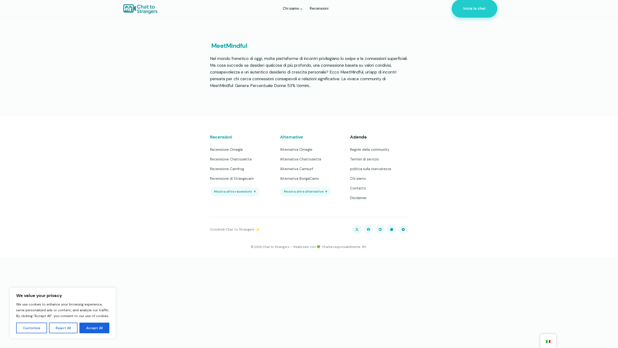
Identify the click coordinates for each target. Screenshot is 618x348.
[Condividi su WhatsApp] (391, 229)
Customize (31, 328)
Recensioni (221, 137)
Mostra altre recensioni (235, 191)
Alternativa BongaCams (299, 178)
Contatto (358, 188)
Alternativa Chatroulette (300, 159)
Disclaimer (358, 198)
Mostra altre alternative (305, 191)
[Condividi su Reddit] (380, 229)
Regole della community (369, 149)
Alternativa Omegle (296, 149)
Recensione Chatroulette (231, 159)
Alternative (291, 137)
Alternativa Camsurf (296, 169)
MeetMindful (228, 46)
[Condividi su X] (357, 229)
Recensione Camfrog (227, 169)
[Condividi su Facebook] (368, 229)
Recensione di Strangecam (232, 178)
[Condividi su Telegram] (403, 229)
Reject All (63, 328)
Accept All (94, 328)
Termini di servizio (364, 159)
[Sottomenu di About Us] (301, 8)
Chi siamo (358, 178)
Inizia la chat (474, 8)
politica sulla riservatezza (370, 169)
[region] (63, 313)
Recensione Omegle (226, 149)
